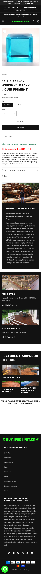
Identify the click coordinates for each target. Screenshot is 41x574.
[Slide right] (25, 70)
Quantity (4, 109)
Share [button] (5, 176)
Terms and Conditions (10, 486)
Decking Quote (8, 462)
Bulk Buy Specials (7, 337)
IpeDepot (18, 570)
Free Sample (8, 457)
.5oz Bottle (7, 105)
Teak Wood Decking (11, 378)
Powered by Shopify (24, 570)
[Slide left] (16, 70)
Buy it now (20, 127)
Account (6, 476)
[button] (2, 21)
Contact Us (7, 453)
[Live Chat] (4, 569)
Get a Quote (9, 136)
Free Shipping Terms (8, 305)
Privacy (6, 491)
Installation (7, 472)
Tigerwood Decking (7, 390)
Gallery (6, 467)
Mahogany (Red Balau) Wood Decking (28, 390)
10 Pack (18, 105)
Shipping (4, 97)
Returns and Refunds (10, 481)
